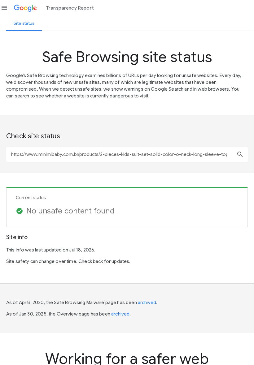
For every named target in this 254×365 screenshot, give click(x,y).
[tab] (24, 23)
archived (147, 302)
